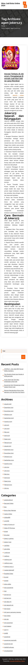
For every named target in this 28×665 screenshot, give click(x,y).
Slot (5, 591)
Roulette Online (8, 573)
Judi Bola (6, 545)
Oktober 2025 (8, 414)
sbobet (6, 580)
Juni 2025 (6, 428)
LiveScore (7, 552)
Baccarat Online (8, 503)
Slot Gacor (7, 608)
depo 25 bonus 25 (9, 524)
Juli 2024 (6, 467)
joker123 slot (7, 542)
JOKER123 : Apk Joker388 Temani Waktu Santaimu (13, 370)
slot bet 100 (7, 594)
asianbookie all (8, 500)
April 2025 (7, 435)
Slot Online (17, 69)
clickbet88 (7, 517)
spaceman (7, 637)
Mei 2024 (6, 474)
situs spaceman (8, 587)
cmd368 (6, 521)
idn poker (6, 535)
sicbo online (7, 584)
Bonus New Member (10, 510)
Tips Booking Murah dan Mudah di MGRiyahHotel (14, 375)
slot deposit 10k (8, 605)
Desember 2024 (8, 449)
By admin (9, 69)
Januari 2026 (7, 404)
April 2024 (7, 477)
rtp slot (6, 577)
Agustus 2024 (8, 463)
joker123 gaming (8, 538)
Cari (4, 351)
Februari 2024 (8, 484)
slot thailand (7, 626)
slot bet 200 (7, 598)
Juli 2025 (6, 425)
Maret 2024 (7, 481)
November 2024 (9, 453)
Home (3, 26)
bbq (5, 507)
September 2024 (9, 460)
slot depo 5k (7, 601)
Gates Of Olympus (9, 528)
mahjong (6, 556)
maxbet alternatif (9, 570)
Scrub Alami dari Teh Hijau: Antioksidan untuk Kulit (11, 380)
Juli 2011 (6, 488)
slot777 (6, 630)
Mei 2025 (6, 432)
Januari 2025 (7, 446)
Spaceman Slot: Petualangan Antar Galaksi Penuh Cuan (14, 386)
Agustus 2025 (8, 421)
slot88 (6, 633)
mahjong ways (8, 563)
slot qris (6, 619)
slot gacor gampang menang (12, 612)
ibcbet (6, 531)
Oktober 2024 (8, 456)
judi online (7, 549)
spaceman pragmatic (10, 640)
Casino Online (8, 514)
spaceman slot (8, 644)
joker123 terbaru (18, 95)
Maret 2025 (7, 439)
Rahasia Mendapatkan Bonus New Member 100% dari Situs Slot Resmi (14, 391)
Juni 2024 (7, 470)
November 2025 (8, 411)
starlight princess (9, 647)
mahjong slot (8, 559)
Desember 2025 (8, 407)
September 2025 (9, 418)
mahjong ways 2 (9, 566)
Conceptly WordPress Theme (17, 661)
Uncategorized (8, 651)
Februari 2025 (8, 442)
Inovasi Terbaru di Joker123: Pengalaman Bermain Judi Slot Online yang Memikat (14, 77)
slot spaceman (8, 623)
